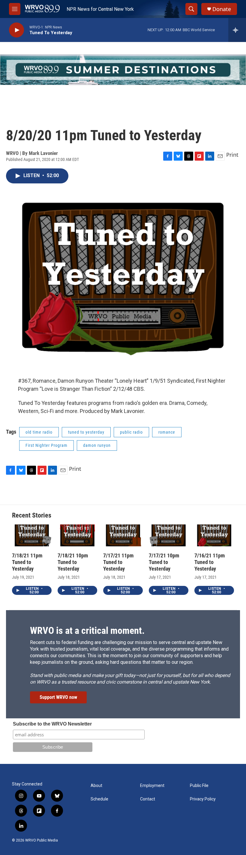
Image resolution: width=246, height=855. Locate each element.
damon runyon (97, 445)
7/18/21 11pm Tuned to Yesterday (27, 562)
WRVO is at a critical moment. (87, 630)
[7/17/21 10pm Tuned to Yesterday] (168, 535)
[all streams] (237, 30)
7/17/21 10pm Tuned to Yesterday (164, 562)
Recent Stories (31, 515)
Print (232, 154)
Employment (152, 785)
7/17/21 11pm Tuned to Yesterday (118, 562)
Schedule (99, 799)
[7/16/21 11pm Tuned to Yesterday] (214, 535)
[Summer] (123, 70)
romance (166, 432)
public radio (131, 432)
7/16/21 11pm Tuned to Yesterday (209, 562)
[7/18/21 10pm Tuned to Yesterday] (77, 535)
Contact (147, 799)
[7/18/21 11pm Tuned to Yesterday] (32, 535)
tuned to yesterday (86, 432)
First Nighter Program (47, 445)
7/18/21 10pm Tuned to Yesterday (73, 562)
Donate (221, 9)
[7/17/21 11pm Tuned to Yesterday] (123, 535)
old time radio (39, 432)
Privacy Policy (203, 799)
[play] (16, 30)
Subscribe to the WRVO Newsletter (52, 723)
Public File (199, 785)
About (96, 785)
